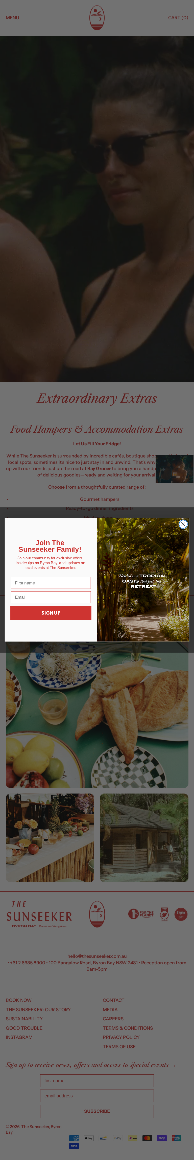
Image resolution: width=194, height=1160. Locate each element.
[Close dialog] (183, 524)
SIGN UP (50, 613)
